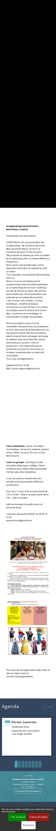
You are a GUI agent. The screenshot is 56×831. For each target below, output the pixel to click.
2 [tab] (19, 764)
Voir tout (47, 706)
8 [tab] (40, 764)
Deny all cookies (39, 817)
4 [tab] (26, 764)
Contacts (28, 776)
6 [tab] (33, 764)
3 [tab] (23, 764)
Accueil (15, 106)
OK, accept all (18, 817)
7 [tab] (36, 764)
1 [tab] (16, 764)
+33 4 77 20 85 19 (28, 787)
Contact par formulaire (28, 791)
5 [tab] (29, 764)
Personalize (28, 825)
